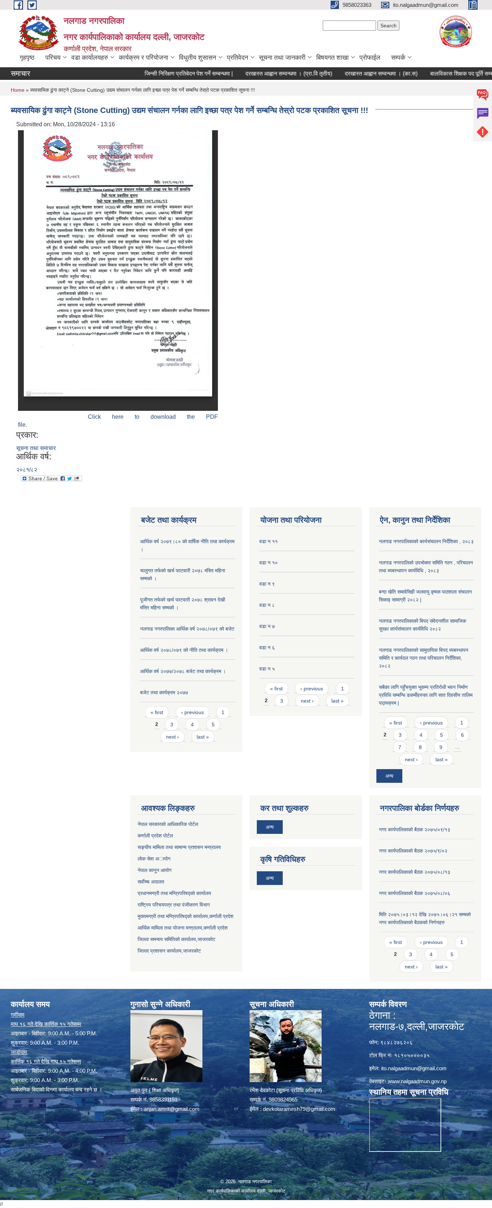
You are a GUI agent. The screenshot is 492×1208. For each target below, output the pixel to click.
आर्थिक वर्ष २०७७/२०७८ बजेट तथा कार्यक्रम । (183, 671)
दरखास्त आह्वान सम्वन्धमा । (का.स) (359, 74)
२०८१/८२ (26, 470)
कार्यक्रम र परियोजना (143, 57)
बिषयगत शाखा (332, 57)
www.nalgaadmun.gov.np (417, 1081)
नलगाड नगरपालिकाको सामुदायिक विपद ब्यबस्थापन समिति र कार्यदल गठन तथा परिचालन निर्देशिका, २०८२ (423, 658)
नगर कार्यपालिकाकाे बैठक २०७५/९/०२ (413, 851)
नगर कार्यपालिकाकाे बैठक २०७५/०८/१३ (414, 872)
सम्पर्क (398, 57)
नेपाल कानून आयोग (154, 870)
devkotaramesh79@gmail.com (299, 1109)
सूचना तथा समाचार (36, 448)
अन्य (389, 776)
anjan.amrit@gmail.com (172, 1109)
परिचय (53, 57)
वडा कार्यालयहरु (89, 57)
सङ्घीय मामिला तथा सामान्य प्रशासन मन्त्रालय (179, 847)
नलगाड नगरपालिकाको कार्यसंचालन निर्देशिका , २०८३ (426, 541)
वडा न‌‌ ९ (267, 584)
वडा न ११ (268, 541)
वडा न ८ (267, 605)
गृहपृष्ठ (27, 57)
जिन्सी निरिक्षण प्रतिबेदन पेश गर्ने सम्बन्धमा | (167, 74)
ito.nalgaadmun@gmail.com (414, 1068)
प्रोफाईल (369, 57)
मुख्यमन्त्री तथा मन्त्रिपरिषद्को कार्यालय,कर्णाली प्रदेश (185, 916)
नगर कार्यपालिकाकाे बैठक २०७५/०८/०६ (414, 893)
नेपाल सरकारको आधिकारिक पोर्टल (168, 824)
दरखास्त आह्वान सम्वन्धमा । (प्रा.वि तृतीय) (267, 74)
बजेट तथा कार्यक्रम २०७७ (164, 692)
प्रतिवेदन (237, 57)
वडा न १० (268, 563)
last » (203, 737)
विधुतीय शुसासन (197, 57)
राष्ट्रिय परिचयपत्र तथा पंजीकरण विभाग (174, 905)
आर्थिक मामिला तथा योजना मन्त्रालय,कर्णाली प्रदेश (183, 928)
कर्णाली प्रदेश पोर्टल (155, 836)
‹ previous (192, 712)
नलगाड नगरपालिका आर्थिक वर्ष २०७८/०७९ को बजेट (187, 629)
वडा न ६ (267, 647)
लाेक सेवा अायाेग (154, 859)
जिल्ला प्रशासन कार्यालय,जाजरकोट (169, 951)
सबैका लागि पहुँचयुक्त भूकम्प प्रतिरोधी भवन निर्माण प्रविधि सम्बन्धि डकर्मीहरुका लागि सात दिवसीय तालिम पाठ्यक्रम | (426, 695)
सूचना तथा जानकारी (282, 57)
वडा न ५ (267, 669)
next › (172, 737)
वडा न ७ (267, 626)
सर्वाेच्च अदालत (151, 882)
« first (157, 712)
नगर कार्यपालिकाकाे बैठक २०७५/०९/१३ (414, 829)
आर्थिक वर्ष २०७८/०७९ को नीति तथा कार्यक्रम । (184, 650)
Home (17, 90)
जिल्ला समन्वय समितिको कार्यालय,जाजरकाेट (176, 939)
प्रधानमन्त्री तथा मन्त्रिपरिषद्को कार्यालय (174, 893)
